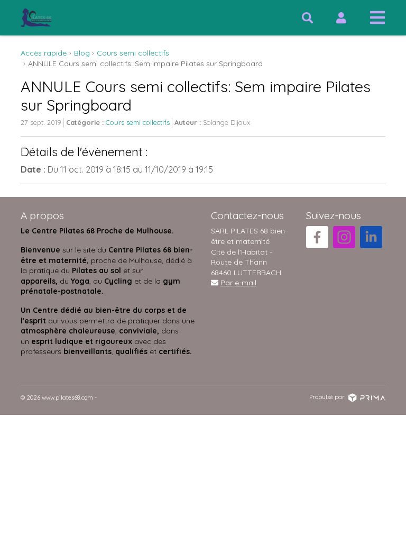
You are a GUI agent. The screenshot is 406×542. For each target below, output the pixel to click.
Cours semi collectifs (138, 122)
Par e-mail (238, 282)
